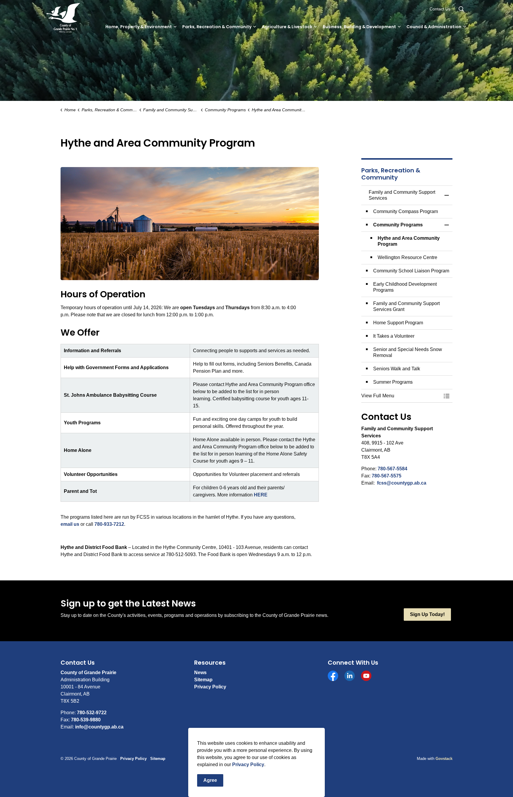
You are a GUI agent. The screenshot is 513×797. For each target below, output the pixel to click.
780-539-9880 (86, 719)
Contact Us (440, 9)
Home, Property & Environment (138, 27)
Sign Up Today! (427, 614)
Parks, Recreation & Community (216, 27)
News (200, 672)
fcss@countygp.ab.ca (401, 482)
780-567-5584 (392, 468)
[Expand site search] (461, 9)
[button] (401, 395)
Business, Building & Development (359, 27)
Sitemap (203, 679)
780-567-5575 (386, 475)
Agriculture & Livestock (287, 27)
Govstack (444, 758)
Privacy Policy (248, 764)
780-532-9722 (92, 712)
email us (70, 524)
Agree (210, 780)
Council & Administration (433, 27)
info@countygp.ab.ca (99, 726)
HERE (260, 494)
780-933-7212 (109, 524)
